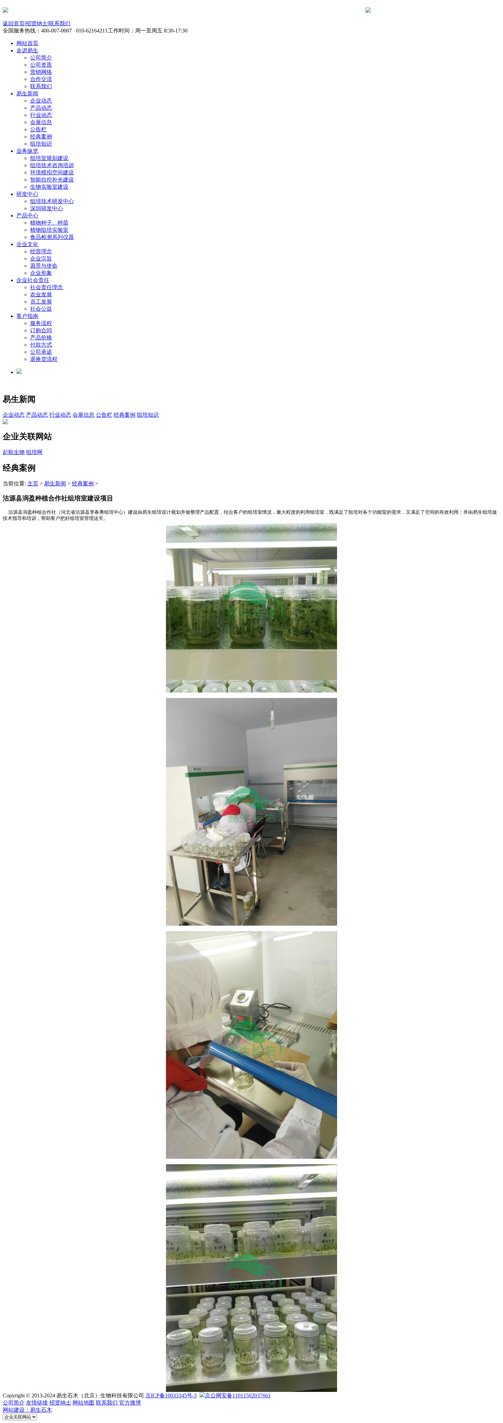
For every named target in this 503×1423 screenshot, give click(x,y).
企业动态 (41, 101)
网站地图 (83, 1403)
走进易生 (27, 50)
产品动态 (41, 108)
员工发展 (41, 302)
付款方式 (41, 345)
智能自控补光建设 (52, 180)
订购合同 (41, 330)
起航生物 (14, 452)
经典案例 (41, 136)
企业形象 (41, 273)
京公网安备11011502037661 (238, 1395)
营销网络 (41, 72)
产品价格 (41, 337)
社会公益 (41, 309)
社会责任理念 (46, 287)
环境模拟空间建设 (52, 172)
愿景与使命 (43, 266)
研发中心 (27, 194)
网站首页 (27, 43)
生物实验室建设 (49, 187)
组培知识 (41, 144)
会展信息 (41, 122)
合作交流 (41, 79)
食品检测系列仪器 (52, 237)
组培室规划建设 (49, 158)
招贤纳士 (37, 23)
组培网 (34, 452)
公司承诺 (41, 352)
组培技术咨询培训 (52, 165)
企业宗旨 (41, 258)
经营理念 (41, 251)
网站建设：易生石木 (27, 1410)
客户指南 (27, 316)
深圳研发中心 (46, 208)
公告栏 (38, 129)
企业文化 (27, 244)
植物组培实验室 (49, 230)
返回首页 (14, 23)
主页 (32, 483)
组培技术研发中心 (52, 201)
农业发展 (41, 294)
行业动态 (41, 115)
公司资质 (41, 65)
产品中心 (27, 215)
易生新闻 (27, 93)
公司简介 (41, 58)
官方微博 (130, 1403)
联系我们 (59, 23)
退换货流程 (43, 359)
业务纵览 (27, 151)
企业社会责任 (32, 280)
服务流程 (41, 323)
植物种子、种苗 (49, 223)
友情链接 (37, 1403)
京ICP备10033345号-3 (171, 1395)
